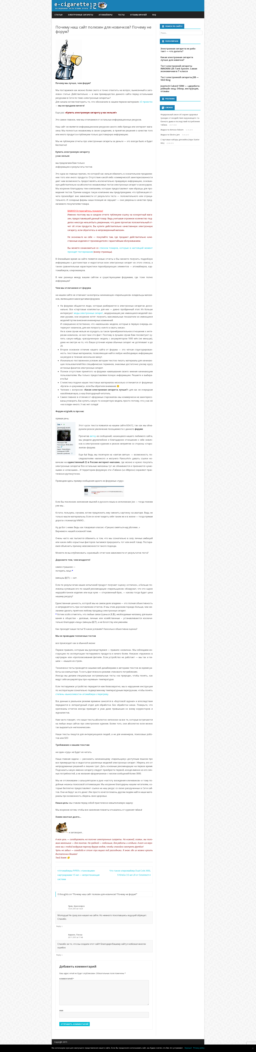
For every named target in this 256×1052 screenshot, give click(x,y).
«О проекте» (146, 101)
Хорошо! (188, 1048)
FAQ (154, 14)
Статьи (58, 14)
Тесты (121, 14)
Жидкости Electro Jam (170, 134)
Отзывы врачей (138, 14)
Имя (61, 1010)
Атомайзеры (105, 14)
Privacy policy (198, 1048)
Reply (58, 926)
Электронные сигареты (80, 14)
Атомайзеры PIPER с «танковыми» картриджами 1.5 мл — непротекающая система (78, 875)
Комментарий (66, 979)
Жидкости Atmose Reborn (172, 129)
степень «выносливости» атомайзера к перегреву (81, 694)
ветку (93, 436)
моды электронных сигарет (88, 313)
